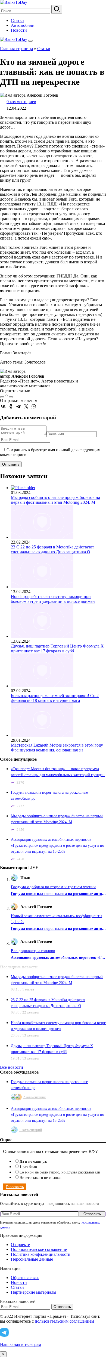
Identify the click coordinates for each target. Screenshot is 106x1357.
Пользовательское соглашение (39, 1249)
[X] (26, 406)
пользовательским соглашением (64, 1321)
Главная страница (16, 48)
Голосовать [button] (15, 1187)
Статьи (17, 20)
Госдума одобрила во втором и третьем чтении (53, 887)
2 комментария (34, 1097)
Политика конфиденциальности (40, 1254)
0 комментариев (21, 101)
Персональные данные (32, 1259)
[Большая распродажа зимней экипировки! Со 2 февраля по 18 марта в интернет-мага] (42, 686)
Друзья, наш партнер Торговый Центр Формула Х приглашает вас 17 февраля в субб (57, 648)
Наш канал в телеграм (20, 1344)
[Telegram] (18, 406)
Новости (19, 30)
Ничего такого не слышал (40, 1178)
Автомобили (23, 25)
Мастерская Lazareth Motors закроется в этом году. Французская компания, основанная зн (57, 747)
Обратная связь (25, 1277)
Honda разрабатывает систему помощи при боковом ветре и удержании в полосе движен (53, 599)
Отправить (92, 1214)
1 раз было (28, 1167)
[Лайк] (2, 397)
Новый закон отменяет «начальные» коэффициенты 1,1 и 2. (56, 919)
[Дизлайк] (11, 397)
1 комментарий (30, 1130)
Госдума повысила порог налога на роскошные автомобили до (58, 894)
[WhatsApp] (33, 406)
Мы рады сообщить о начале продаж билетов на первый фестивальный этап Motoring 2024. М (55, 500)
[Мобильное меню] (30, 41)
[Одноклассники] (11, 406)
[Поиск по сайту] (56, 9)
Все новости (11, 1067)
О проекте (20, 1244)
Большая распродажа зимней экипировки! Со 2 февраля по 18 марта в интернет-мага (55, 698)
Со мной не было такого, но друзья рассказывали (60, 1172)
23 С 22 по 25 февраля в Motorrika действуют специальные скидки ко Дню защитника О (52, 549)
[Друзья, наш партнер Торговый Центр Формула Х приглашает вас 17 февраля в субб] (42, 636)
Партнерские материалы (33, 1292)
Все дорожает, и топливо (33, 951)
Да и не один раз (34, 1161)
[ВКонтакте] (3, 406)
